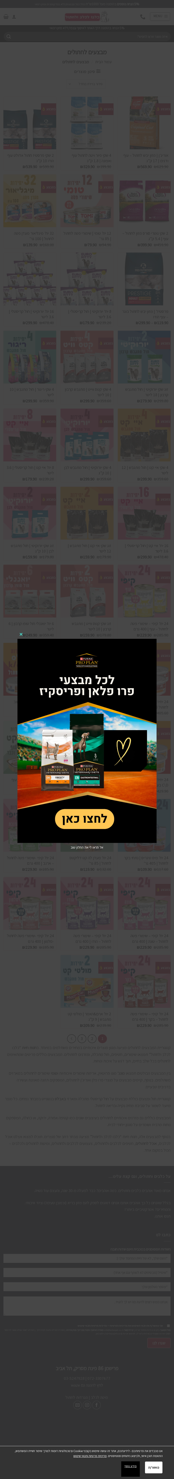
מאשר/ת (153, 1467)
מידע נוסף (130, 1466)
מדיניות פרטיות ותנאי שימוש (90, 1456)
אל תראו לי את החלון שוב (87, 847)
